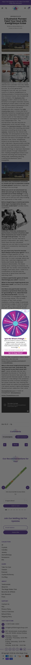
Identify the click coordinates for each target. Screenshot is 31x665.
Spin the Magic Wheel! (15, 353)
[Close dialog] (25, 311)
